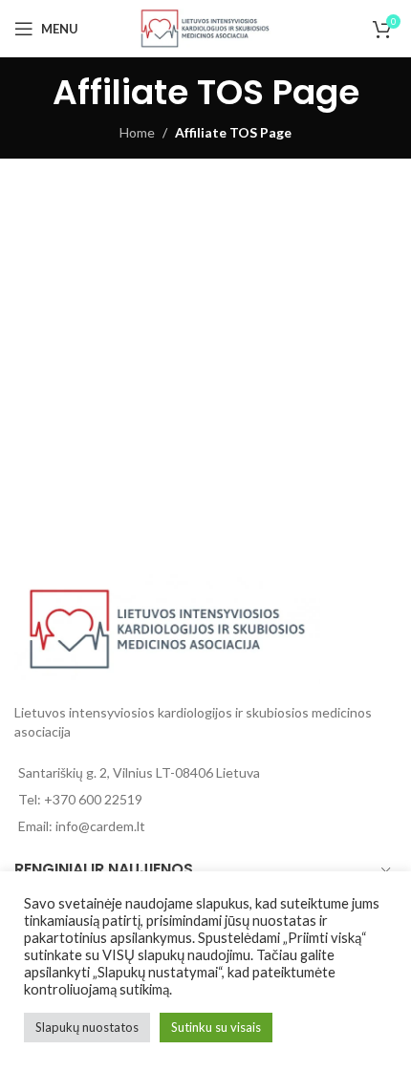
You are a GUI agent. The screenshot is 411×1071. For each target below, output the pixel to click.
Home (137, 132)
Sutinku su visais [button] (216, 1027)
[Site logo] (205, 27)
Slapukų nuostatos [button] (87, 1027)
